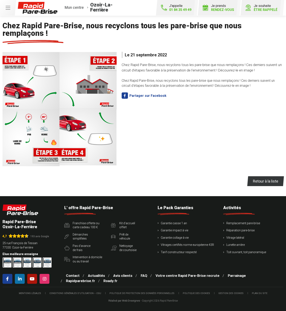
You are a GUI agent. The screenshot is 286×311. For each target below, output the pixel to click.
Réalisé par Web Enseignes (124, 300)
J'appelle (180, 8)
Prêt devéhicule (124, 236)
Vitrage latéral (235, 237)
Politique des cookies (196, 293)
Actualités (96, 275)
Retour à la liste (265, 181)
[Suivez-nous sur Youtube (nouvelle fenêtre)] (33, 279)
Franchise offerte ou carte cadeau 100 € (86, 225)
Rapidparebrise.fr (80, 281)
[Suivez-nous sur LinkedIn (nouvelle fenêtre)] (20, 279)
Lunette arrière (235, 244)
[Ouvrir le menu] (8, 8)
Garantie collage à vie (175, 237)
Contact (73, 275)
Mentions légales (30, 293)
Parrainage (237, 275)
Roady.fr (110, 281)
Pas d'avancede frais (81, 248)
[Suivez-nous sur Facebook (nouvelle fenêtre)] (8, 279)
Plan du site (259, 293)
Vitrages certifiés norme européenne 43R (187, 244)
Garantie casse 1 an (174, 223)
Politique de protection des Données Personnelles (142, 293)
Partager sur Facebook (147, 96)
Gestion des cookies (230, 293)
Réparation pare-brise (240, 230)
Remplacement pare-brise (243, 223)
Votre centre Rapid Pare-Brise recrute (187, 275)
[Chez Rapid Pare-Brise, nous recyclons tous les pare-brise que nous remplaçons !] (60, 109)
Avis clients (122, 275)
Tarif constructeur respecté (179, 252)
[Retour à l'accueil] (20, 210)
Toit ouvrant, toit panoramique (246, 252)
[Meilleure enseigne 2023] (47, 262)
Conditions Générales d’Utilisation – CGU (75, 293)
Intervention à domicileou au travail (87, 259)
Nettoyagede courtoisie (128, 248)
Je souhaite (265, 8)
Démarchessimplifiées (80, 236)
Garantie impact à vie (174, 230)
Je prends (222, 8)
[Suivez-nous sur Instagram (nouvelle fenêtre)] (45, 279)
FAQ (144, 275)
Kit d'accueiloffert (127, 225)
